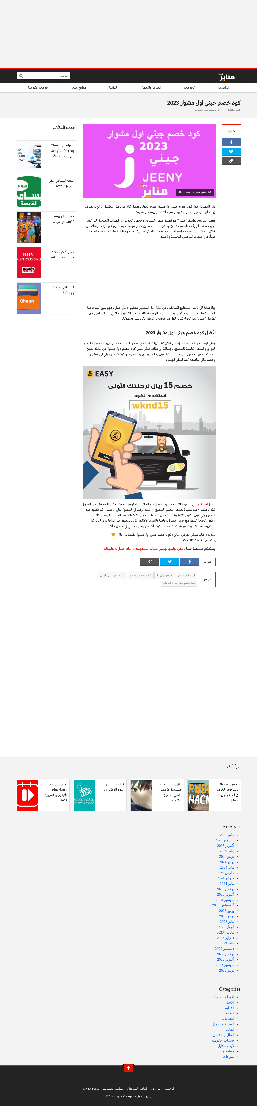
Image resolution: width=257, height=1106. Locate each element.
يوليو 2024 (226, 856)
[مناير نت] (224, 76)
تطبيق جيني (200, 504)
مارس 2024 (225, 873)
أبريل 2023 (226, 927)
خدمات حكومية (38, 88)
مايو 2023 (227, 922)
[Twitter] (231, 152)
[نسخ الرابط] (231, 161)
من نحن (155, 1088)
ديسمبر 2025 (224, 840)
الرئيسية (223, 88)
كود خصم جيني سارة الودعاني (179, 583)
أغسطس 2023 (223, 905)
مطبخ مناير (78, 88)
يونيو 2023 (226, 916)
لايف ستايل (225, 1046)
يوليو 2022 (226, 970)
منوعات (228, 1057)
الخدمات (189, 88)
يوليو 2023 (226, 911)
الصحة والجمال (151, 88)
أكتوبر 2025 (225, 846)
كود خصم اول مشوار (140, 575)
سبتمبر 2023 (225, 900)
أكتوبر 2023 (225, 894)
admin (231, 110)
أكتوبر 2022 (225, 959)
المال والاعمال (223, 1035)
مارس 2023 (225, 932)
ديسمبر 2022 (224, 949)
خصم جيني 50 (164, 575)
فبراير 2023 (225, 938)
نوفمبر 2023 (225, 889)
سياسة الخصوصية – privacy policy (103, 1088)
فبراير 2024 (225, 878)
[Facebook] (231, 142)
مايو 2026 (227, 835)
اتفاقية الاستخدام (137, 1088)
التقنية (113, 88)
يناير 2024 (227, 884)
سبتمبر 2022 (225, 965)
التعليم (229, 1008)
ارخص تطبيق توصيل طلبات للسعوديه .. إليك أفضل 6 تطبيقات (144, 549)
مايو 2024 (227, 867)
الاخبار (229, 1002)
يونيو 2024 (226, 862)
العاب (230, 1030)
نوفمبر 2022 (225, 954)
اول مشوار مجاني (186, 575)
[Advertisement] (128, 34)
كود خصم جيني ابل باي (112, 575)
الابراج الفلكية (224, 997)
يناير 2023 (227, 943)
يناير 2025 (227, 851)
